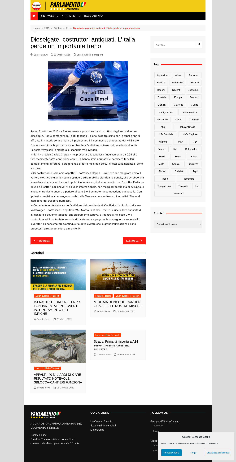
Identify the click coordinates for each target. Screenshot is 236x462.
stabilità (179, 171)
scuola (175, 164)
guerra (194, 104)
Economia (193, 90)
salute (194, 156)
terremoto (189, 178)
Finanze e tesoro (103, 296)
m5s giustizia (165, 134)
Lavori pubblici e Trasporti (90, 54)
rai (175, 149)
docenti (176, 90)
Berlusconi (177, 82)
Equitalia (161, 97)
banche (161, 82)
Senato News (43, 319)
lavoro (178, 119)
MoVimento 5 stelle (101, 421)
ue (196, 186)
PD (195, 141)
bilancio (195, 82)
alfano (178, 75)
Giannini (161, 104)
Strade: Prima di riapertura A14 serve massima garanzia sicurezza (116, 345)
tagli (195, 171)
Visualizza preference (218, 452)
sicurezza (193, 164)
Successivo (132, 240)
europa (178, 97)
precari (161, 149)
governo (178, 104)
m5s (163, 127)
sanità (161, 164)
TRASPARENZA (93, 16)
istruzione (162, 119)
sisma (161, 171)
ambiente (194, 75)
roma (178, 156)
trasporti (183, 186)
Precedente (44, 240)
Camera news (41, 54)
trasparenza (164, 186)
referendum (191, 149)
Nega (193, 452)
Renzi (161, 156)
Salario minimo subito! (103, 425)
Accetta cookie (171, 452)
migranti (163, 141)
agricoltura (162, 75)
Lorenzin (194, 119)
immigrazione (165, 112)
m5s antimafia (187, 127)
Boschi (161, 90)
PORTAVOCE (47, 16)
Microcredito (97, 429)
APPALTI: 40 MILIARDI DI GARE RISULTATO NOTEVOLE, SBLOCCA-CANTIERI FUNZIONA (58, 378)
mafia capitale (190, 134)
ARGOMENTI (69, 16)
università (178, 193)
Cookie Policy (38, 435)
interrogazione (190, 112)
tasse (165, 178)
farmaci (194, 97)
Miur (180, 141)
